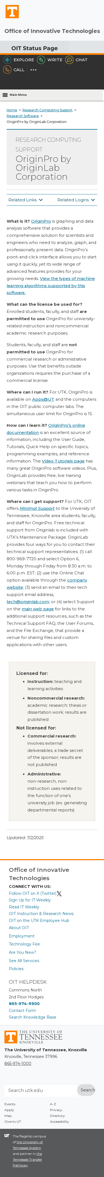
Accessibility (59, 1121)
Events (9, 1104)
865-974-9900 (24, 1003)
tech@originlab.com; (28, 601)
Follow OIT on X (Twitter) (32, 893)
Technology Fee (24, 944)
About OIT (19, 927)
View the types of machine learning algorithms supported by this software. (51, 285)
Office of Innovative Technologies (52, 31)
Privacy (56, 1110)
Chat (82, 59)
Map (8, 1116)
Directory (57, 1116)
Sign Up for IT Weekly (30, 900)
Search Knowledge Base (32, 1017)
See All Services (24, 960)
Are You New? (22, 952)
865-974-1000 (17, 1063)
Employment (22, 936)
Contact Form (22, 1010)
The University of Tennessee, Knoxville (9, 18)
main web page (38, 609)
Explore (24, 59)
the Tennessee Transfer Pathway (27, 1159)
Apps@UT (43, 399)
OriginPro (41, 221)
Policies (16, 968)
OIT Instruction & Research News (41, 913)
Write (54, 59)
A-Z (53, 1104)
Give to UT (12, 1121)
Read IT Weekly (24, 906)
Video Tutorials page (63, 461)
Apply (9, 1110)
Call (19, 69)
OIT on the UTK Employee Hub (39, 920)
